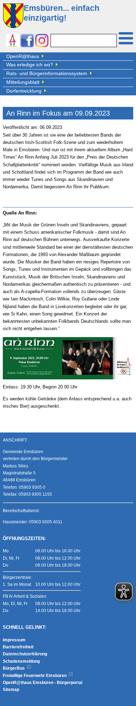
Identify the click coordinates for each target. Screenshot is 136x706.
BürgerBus (14, 668)
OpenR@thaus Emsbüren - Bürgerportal (42, 682)
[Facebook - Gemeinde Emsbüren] (27, 41)
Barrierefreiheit (18, 647)
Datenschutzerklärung (25, 654)
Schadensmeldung (21, 661)
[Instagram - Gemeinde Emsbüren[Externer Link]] (42, 41)
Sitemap (11, 689)
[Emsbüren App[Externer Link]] (12, 41)
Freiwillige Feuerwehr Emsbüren (35, 675)
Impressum (14, 640)
